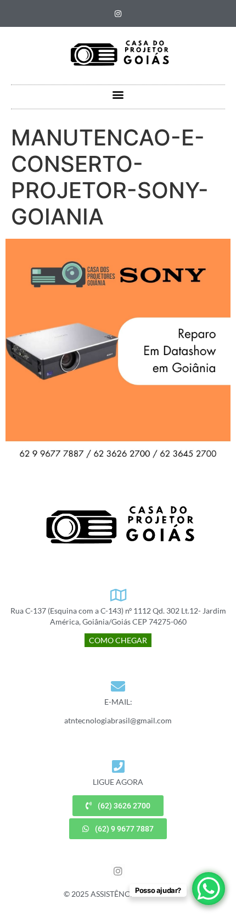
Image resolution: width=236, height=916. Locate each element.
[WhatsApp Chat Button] (208, 888)
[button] (118, 94)
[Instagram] (118, 13)
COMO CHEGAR (118, 640)
